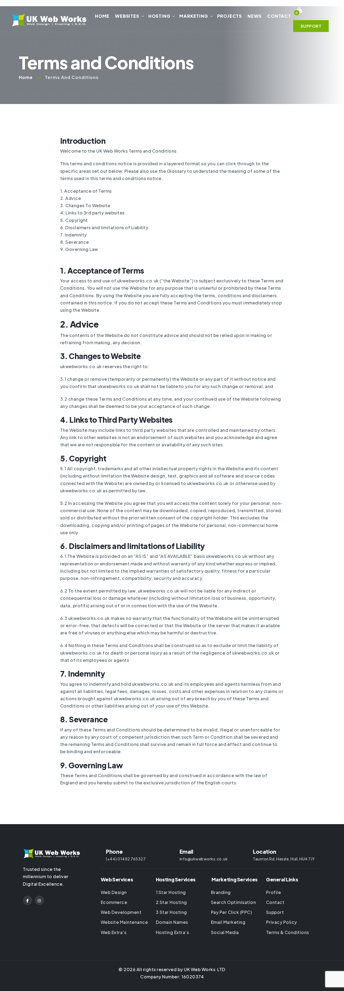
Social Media (225, 932)
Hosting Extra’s (172, 932)
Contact (279, 16)
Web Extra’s (114, 932)
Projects (229, 16)
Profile (273, 892)
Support (275, 912)
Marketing (193, 16)
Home (102, 16)
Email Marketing (228, 922)
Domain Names (172, 922)
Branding (221, 892)
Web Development (121, 912)
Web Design (114, 892)
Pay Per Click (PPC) (231, 912)
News (254, 16)
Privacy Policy (281, 922)
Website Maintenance (124, 922)
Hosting (159, 16)
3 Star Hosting (171, 912)
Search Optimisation (233, 902)
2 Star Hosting (171, 902)
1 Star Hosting (171, 892)
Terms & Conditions (287, 932)
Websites (127, 16)
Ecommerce (114, 902)
